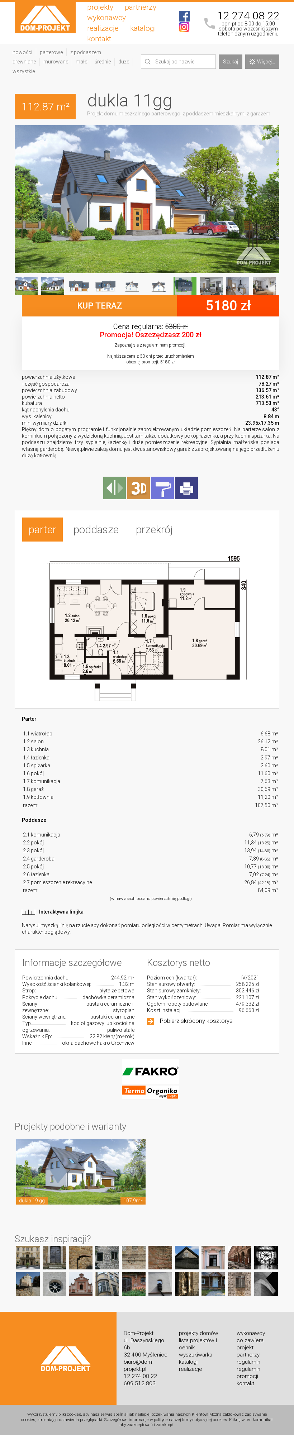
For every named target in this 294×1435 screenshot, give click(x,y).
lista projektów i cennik (198, 1344)
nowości (22, 52)
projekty (100, 7)
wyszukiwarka (195, 1354)
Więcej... (266, 62)
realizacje (103, 28)
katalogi (143, 28)
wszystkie (24, 71)
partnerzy (140, 7)
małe (81, 62)
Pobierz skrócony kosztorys (196, 1020)
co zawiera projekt (250, 1344)
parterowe (51, 52)
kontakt (99, 38)
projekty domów (198, 1333)
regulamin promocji (248, 1372)
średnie (103, 62)
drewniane (24, 62)
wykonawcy (106, 17)
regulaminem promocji (164, 345)
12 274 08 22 (248, 15)
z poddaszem (85, 52)
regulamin (248, 1362)
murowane (55, 62)
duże (123, 62)
